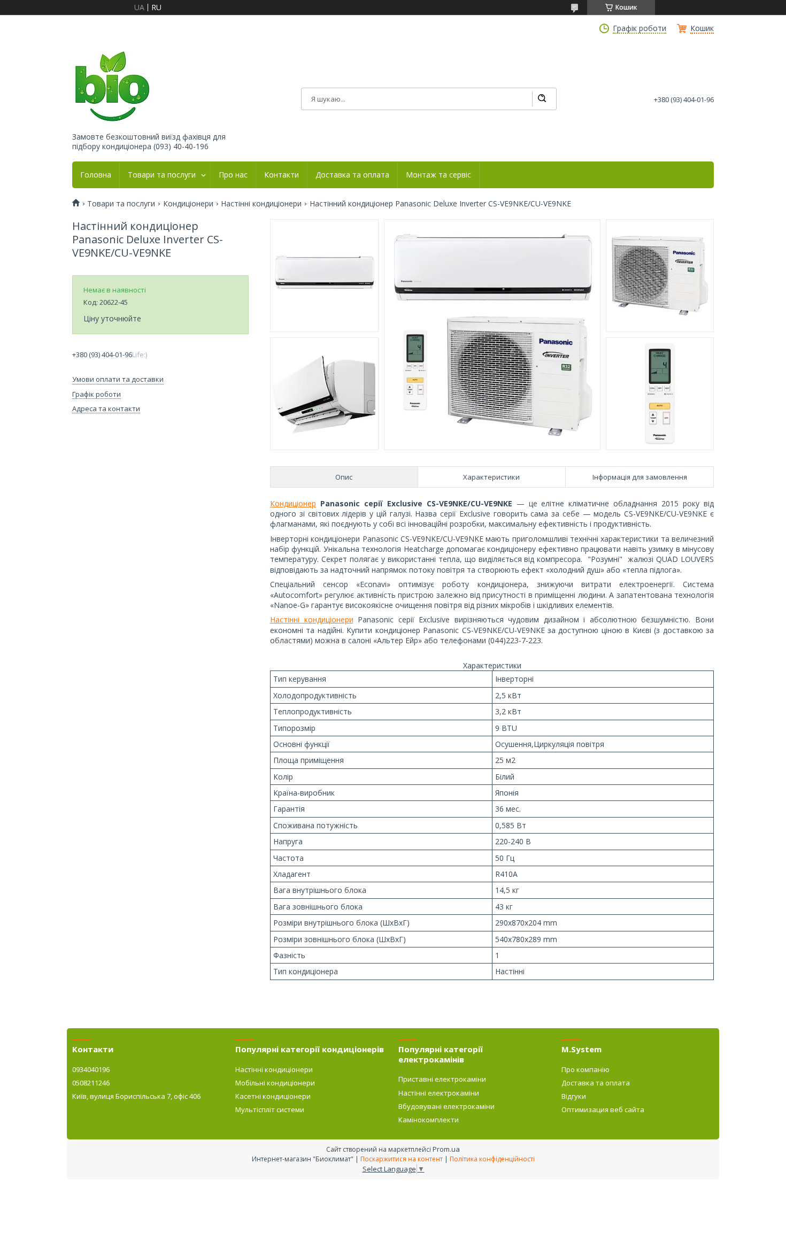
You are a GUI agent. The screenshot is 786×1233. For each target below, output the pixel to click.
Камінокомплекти (428, 1119)
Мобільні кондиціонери (275, 1083)
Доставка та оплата (352, 175)
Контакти (281, 175)
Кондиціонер (293, 503)
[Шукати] (541, 98)
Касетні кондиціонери (273, 1096)
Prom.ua (446, 1149)
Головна (95, 175)
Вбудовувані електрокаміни (446, 1106)
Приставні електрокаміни (442, 1079)
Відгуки (573, 1096)
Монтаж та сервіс (438, 175)
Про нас (233, 175)
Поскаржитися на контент (401, 1158)
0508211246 (91, 1083)
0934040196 (91, 1069)
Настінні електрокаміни (438, 1093)
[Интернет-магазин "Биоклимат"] (112, 87)
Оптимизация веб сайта (602, 1109)
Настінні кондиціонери (261, 204)
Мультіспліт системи (269, 1109)
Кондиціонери (188, 204)
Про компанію (585, 1069)
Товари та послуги (162, 175)
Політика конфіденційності (492, 1158)
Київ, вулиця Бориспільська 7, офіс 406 (136, 1096)
